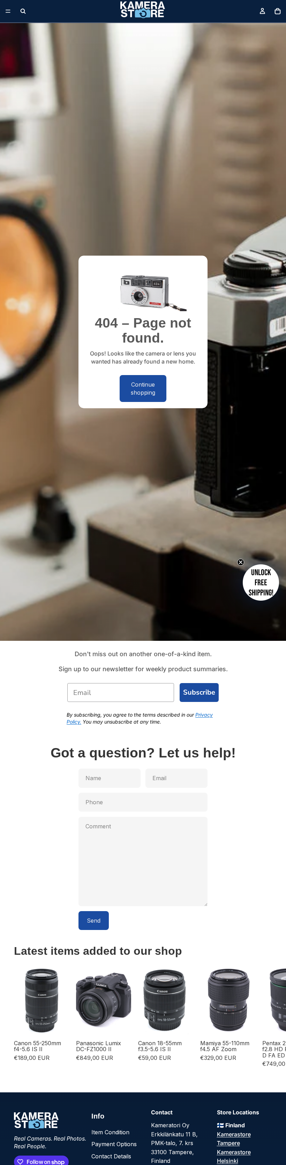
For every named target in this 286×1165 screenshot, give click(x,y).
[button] (261, 582)
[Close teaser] (240, 562)
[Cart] (277, 11)
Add (64, 1023)
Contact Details (111, 1156)
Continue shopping (143, 388)
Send (93, 920)
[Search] (23, 11)
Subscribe (199, 692)
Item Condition (110, 1132)
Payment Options (114, 1144)
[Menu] (8, 11)
